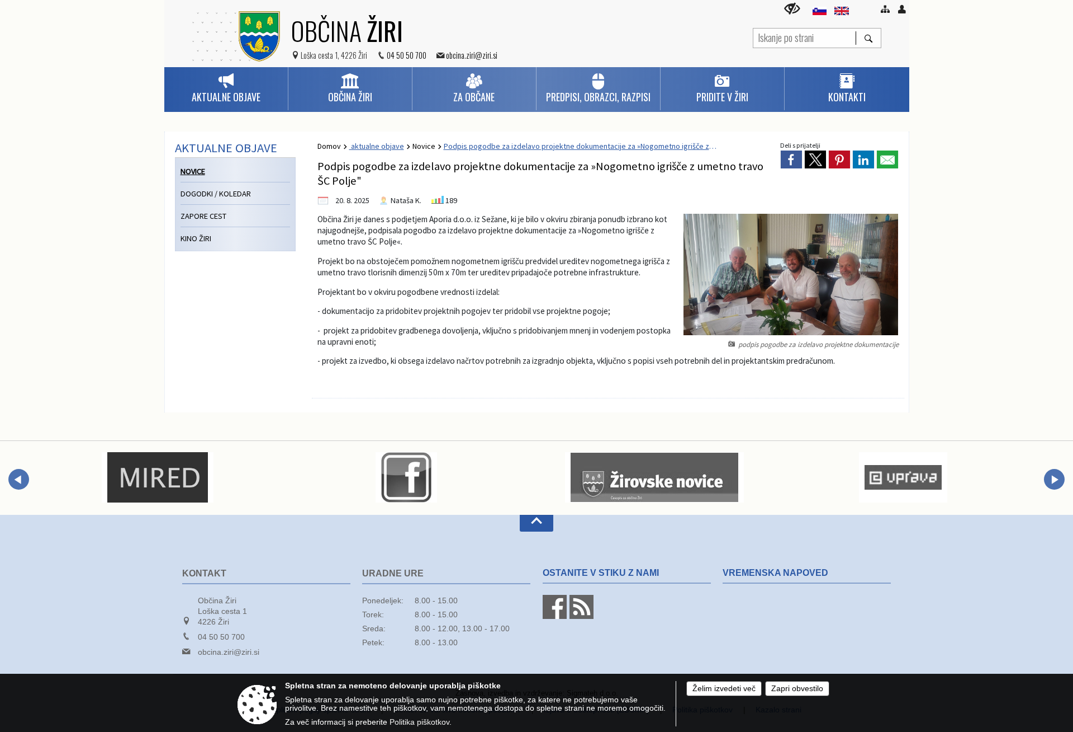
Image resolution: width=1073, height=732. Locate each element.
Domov (329, 146)
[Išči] (868, 38)
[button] (18, 479)
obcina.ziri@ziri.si (471, 55)
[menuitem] (226, 88)
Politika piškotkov (419, 722)
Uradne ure (393, 573)
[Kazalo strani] (885, 8)
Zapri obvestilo (797, 688)
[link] (791, 159)
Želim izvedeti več (724, 688)
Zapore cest (203, 216)
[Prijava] (902, 8)
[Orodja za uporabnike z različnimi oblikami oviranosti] (792, 9)
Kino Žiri (196, 238)
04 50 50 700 (406, 55)
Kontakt (204, 573)
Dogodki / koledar (216, 194)
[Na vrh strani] (536, 523)
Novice (423, 146)
